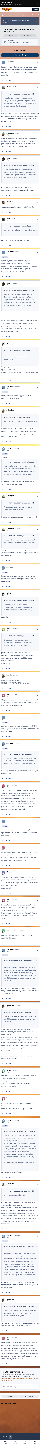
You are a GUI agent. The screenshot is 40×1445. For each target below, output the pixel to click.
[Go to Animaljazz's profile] (3, 134)
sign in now (11, 1376)
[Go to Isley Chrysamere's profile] (3, 676)
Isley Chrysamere (12, 675)
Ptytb (8, 158)
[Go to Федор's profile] (3, 1071)
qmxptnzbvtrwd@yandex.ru (16, 930)
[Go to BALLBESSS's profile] (3, 1006)
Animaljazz (10, 133)
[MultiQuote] (2, 80)
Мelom (9, 87)
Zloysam (9, 872)
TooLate (9, 1098)
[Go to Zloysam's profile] (3, 872)
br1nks (9, 629)
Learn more (3, 3)
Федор (9, 1070)
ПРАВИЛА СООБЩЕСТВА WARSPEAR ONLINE (16, 21)
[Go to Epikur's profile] (3, 343)
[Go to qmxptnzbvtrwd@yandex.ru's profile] (3, 931)
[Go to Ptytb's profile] (3, 159)
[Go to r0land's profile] (3, 202)
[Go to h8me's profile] (3, 695)
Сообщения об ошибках (20, 42)
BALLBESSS (10, 1005)
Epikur (9, 343)
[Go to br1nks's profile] (3, 629)
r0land (9, 202)
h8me (8, 695)
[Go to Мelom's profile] (3, 87)
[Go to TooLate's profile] (3, 1098)
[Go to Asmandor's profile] (5, 42)
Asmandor (10, 41)
